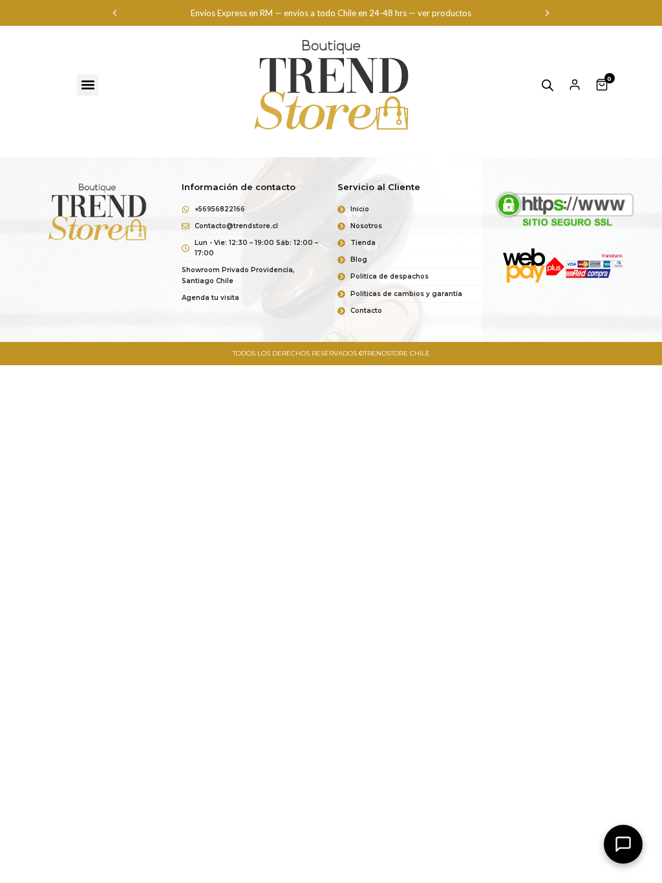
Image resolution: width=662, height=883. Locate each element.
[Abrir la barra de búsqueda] (547, 85)
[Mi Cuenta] (574, 84)
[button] (115, 13)
